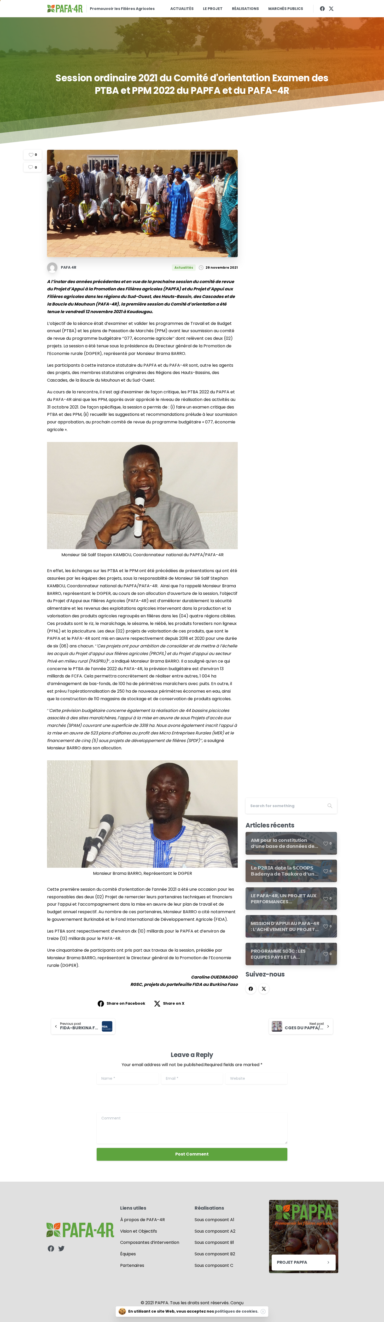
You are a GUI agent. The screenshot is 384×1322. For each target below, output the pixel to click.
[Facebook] (322, 8)
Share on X (173, 1003)
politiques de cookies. (236, 1311)
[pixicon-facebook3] (51, 1248)
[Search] (330, 806)
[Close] (263, 1311)
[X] (331, 8)
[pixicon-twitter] (61, 1248)
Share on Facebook (126, 1003)
